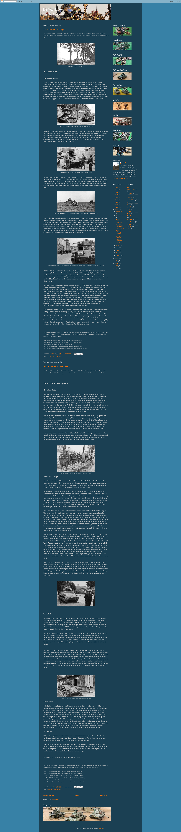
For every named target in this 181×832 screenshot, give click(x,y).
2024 (116, 192)
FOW (128, 209)
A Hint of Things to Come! (119, 232)
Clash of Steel (131, 200)
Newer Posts (48, 795)
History (50, 356)
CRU (128, 202)
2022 (116, 197)
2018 (116, 207)
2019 (116, 204)
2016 (116, 258)
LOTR (128, 213)
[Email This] (75, 354)
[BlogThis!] (77, 354)
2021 (116, 199)
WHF (128, 228)
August (118, 245)
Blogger (101, 828)
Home (76, 795)
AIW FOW (130, 193)
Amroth (124, 163)
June (118, 250)
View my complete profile (120, 178)
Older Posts (103, 795)
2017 (116, 209)
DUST (128, 204)
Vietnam (129, 224)
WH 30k (129, 226)
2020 (116, 202)
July (117, 248)
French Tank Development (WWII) (56, 367)
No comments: (67, 353)
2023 (116, 194)
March (118, 253)
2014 (116, 263)
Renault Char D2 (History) (53, 30)
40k (128, 187)
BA (127, 195)
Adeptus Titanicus (132, 189)
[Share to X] (78, 354)
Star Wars (129, 219)
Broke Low (53, 9)
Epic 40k (129, 207)
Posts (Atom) (55, 799)
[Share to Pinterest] (82, 354)
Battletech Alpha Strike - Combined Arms (119, 239)
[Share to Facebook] (80, 354)
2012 (116, 268)
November (119, 211)
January (118, 255)
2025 (116, 189)
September (119, 215)
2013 (116, 266)
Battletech (130, 197)
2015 (116, 261)
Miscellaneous (57, 356)
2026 (116, 187)
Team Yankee (131, 222)
